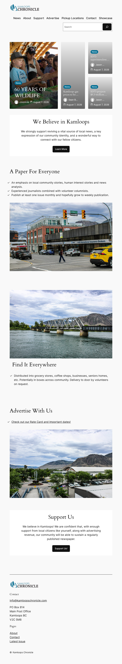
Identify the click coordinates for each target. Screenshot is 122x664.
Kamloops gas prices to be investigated (70, 93)
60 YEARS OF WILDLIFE (30, 92)
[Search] (107, 26)
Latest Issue (17, 641)
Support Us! (61, 548)
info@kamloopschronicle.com (28, 600)
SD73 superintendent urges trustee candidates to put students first (100, 58)
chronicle (24, 102)
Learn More (61, 149)
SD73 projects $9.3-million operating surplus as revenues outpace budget (100, 93)
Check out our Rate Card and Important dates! (41, 421)
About (13, 633)
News (18, 83)
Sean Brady (73, 99)
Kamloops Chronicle (23, 652)
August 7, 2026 (41, 102)
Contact (15, 637)
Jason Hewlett (100, 64)
